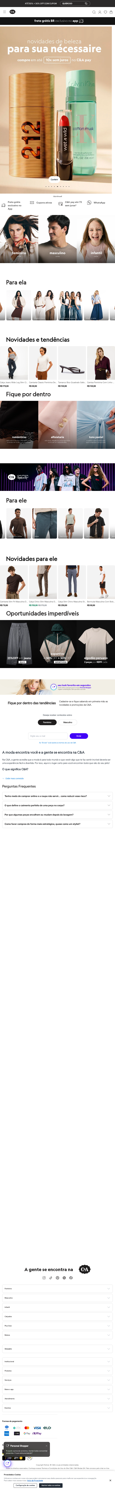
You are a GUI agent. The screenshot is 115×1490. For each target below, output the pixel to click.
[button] (94, 12)
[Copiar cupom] (86, 3)
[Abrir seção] (62, 1288)
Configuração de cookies (25, 1485)
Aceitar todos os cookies (51, 1485)
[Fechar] (110, 1480)
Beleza (7, 1335)
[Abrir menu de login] (100, 12)
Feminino (47, 722)
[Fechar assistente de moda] (46, 1446)
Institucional (9, 1361)
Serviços (8, 1380)
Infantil (7, 1307)
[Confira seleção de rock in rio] (57, 490)
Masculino (67, 722)
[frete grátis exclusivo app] (57, 24)
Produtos (8, 1371)
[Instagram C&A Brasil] (44, 1278)
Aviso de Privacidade (35, 1481)
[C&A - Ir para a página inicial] (12, 12)
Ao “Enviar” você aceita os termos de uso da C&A (57, 743)
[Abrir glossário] (61, 1349)
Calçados (8, 1316)
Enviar (79, 736)
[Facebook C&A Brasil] (71, 1278)
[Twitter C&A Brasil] (64, 1278)
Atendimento (10, 1399)
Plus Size (8, 1326)
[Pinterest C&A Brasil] (57, 1278)
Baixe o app (9, 1389)
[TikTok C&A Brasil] (50, 1278)
